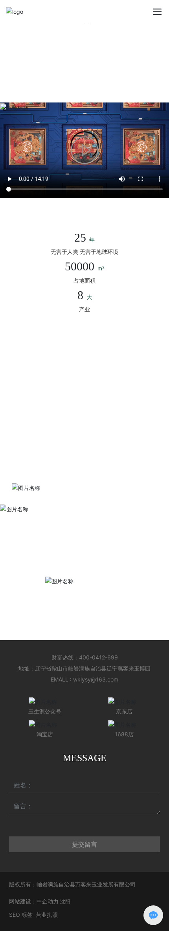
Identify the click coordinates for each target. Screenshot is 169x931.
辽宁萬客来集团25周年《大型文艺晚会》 (62, 455)
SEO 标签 (21, 914)
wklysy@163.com (95, 679)
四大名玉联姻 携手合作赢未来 (48, 400)
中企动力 (48, 901)
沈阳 (65, 901)
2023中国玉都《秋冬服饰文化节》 (54, 442)
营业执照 (47, 914)
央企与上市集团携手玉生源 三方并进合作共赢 (67, 387)
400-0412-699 (98, 657)
